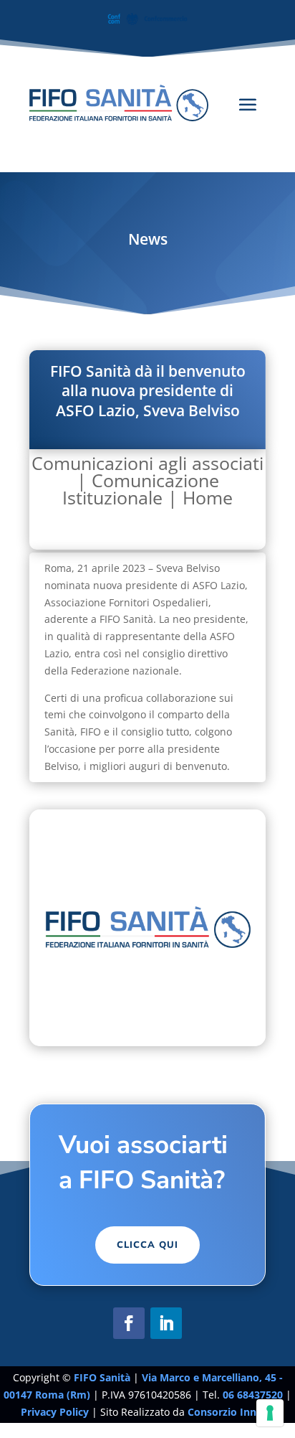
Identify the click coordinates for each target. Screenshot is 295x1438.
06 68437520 (253, 1394)
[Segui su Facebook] (129, 1323)
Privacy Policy (56, 1412)
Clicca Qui (147, 1245)
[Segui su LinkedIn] (166, 1323)
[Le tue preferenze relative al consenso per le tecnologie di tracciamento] (270, 1413)
